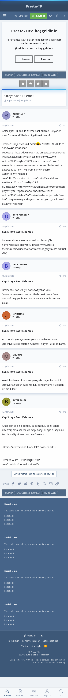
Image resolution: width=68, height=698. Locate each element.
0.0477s (36, 662)
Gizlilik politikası (50, 640)
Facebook (9, 515)
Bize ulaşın (14, 640)
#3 (64, 275)
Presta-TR (31, 635)
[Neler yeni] (57, 15)
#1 (64, 125)
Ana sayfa (36, 646)
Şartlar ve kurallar (31, 640)
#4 (64, 325)
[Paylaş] (60, 125)
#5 (64, 366)
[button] (4, 16)
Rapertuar (12, 100)
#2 (64, 226)
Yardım (24, 646)
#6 (64, 411)
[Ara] (64, 15)
